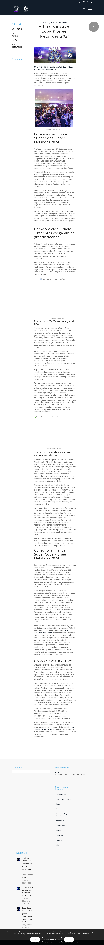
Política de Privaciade (52, 939)
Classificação (61, 794)
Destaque (47, 22)
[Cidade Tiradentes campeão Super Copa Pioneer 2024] (55, 55)
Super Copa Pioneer (63, 809)
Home (58, 804)
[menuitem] (76, 2)
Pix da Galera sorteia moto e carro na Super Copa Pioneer (27, 892)
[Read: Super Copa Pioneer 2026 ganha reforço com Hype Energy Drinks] (18, 909)
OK (35, 939)
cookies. (86, 934)
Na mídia (57, 22)
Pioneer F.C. (60, 821)
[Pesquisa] (83, 9)
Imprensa (59, 835)
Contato (59, 840)
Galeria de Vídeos (63, 825)
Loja (57, 845)
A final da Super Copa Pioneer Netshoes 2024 (55, 31)
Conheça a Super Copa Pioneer (62, 815)
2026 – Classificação (63, 799)
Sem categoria (17, 45)
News (64, 22)
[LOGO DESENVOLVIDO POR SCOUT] (21, 9)
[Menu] (88, 9)
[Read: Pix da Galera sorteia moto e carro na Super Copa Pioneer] (18, 888)
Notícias (59, 830)
